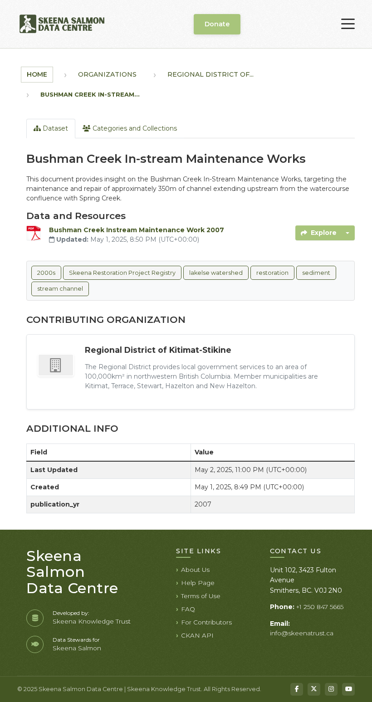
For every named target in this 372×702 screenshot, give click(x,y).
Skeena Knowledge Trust (92, 621)
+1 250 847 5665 (319, 606)
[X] (314, 689)
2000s (46, 272)
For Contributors (206, 622)
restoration (272, 272)
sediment (316, 272)
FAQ (188, 609)
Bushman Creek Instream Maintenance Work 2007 (136, 230)
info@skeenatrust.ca (301, 633)
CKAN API (197, 635)
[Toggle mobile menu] (348, 24)
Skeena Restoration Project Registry (122, 272)
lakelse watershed (216, 272)
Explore (324, 233)
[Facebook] (296, 689)
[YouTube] (348, 689)
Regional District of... (210, 74)
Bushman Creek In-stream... (90, 94)
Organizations (107, 74)
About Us (195, 569)
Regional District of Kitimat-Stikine (158, 350)
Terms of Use (200, 596)
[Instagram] (331, 689)
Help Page (198, 582)
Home (37, 74)
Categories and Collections (134, 128)
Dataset (54, 128)
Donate (217, 24)
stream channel (60, 288)
